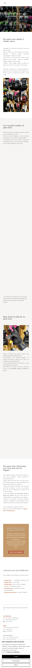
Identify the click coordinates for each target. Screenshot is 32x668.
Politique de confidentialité (13, 652)
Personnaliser (16, 660)
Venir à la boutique (16, 552)
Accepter (16, 656)
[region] (16, 653)
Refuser (16, 665)
